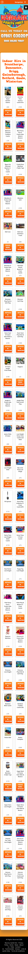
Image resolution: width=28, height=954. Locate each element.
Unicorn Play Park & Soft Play (7, 874)
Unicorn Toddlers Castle (20, 907)
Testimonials (9, 949)
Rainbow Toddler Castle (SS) (20, 705)
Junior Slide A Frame (7, 435)
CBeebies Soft (20, 199)
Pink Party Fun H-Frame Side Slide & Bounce (7, 606)
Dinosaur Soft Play (20, 300)
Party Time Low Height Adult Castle (7, 537)
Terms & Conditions (18, 951)
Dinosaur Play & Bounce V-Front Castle (20, 269)
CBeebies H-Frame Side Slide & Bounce (8, 200)
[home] (2, 2)
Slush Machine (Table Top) (7, 773)
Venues (17, 949)
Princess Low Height (7, 671)
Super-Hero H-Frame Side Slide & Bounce (20, 807)
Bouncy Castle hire (11, 943)
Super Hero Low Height (7, 806)
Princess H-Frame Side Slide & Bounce (20, 639)
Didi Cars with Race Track (20, 233)
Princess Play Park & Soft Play (20, 672)
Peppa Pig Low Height (20, 570)
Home (11, 945)
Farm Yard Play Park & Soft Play (20, 334)
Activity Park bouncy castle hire (20, 99)
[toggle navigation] (25, 2)
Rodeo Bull (8, 737)
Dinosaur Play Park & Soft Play (7, 301)
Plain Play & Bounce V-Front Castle (20, 605)
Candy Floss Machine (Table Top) (20, 166)
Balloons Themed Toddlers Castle (8, 133)
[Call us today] (14, 36)
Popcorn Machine (7, 637)
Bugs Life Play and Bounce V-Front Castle (8, 168)
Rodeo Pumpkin (20, 738)
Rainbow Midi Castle (7, 704)
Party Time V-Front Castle (20, 537)
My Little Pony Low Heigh (20, 469)
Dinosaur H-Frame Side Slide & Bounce (7, 268)
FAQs (12, 947)
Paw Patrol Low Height (7, 570)
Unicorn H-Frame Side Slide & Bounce (20, 841)
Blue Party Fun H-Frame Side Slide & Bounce (20, 134)
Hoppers (20, 367)
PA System (8, 501)
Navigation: (19, 2)
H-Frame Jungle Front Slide (7, 368)
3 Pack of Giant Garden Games (8, 99)
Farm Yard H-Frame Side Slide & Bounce (8, 335)
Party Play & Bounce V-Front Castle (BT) (20, 504)
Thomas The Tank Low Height (7, 840)
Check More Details (8, 247)
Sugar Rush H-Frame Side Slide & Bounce (20, 773)
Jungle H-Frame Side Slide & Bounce (7, 403)
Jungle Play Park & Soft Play (20, 402)
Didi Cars (8, 232)
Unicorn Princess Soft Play (8, 907)
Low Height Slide (7, 468)
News (16, 945)
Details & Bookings (8, 113)
